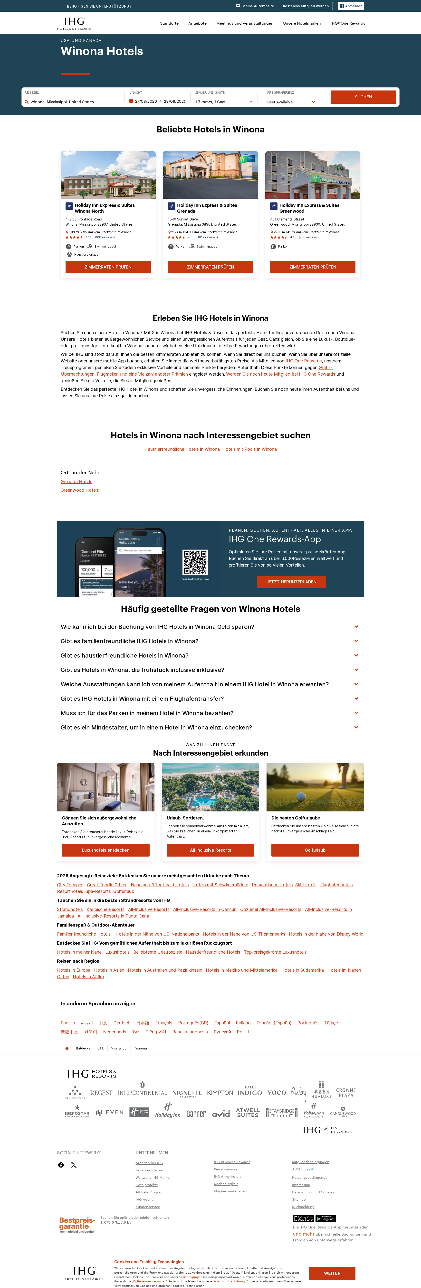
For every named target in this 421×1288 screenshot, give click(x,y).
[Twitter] (74, 1165)
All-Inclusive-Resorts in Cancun (205, 909)
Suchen (363, 97)
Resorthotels (70, 891)
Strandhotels (70, 909)
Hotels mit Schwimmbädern (220, 884)
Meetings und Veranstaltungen (244, 23)
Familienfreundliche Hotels (84, 934)
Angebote (197, 23)
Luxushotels (117, 952)
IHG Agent (144, 1199)
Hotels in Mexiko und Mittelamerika (241, 970)
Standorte (169, 23)
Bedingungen (192, 1276)
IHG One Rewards (304, 360)
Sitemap (299, 1199)
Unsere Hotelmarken (302, 23)
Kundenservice (148, 1206)
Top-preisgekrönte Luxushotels (275, 952)
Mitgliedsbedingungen (310, 1161)
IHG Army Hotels (227, 1176)
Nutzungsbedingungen (311, 1177)
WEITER (332, 1273)
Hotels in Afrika (88, 976)
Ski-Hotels (305, 884)
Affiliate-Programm (151, 1191)
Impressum (301, 1184)
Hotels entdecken (150, 1170)
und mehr (304, 1233)
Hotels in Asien (109, 970)
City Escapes (70, 884)
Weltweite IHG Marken (154, 1177)
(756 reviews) (309, 237)
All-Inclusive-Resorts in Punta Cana (113, 916)
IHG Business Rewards (232, 1161)
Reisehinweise (225, 1169)
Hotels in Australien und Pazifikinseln (165, 970)
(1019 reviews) (207, 237)
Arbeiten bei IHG (149, 1162)
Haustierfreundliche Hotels (213, 952)
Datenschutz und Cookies (313, 1191)
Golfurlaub (123, 891)
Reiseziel (32, 92)
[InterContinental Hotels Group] (74, 23)
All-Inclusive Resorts (149, 909)
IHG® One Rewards (348, 23)
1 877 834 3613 (115, 1222)
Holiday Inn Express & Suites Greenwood (309, 208)
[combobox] (74, 102)
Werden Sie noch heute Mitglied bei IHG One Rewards (280, 374)
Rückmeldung (303, 1206)
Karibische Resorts (105, 909)
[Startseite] (67, 1048)
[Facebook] (62, 1165)
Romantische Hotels (272, 884)
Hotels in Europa (73, 970)
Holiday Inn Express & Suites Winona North (105, 208)
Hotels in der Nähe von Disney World (326, 934)
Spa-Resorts (98, 891)
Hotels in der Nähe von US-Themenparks (244, 934)
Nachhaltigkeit (226, 1183)
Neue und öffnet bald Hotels (160, 884)
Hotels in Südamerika (302, 970)
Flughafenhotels (336, 884)
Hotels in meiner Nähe (79, 952)
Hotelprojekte (147, 1184)
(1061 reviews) (104, 237)
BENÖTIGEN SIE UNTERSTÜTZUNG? (99, 6)
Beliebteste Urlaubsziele (157, 952)
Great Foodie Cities (106, 884)
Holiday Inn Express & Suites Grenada (207, 208)
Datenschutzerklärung (229, 1281)
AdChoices (301, 1169)
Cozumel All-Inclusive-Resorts (270, 909)
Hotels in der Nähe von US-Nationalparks (157, 934)
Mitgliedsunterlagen (230, 1190)
